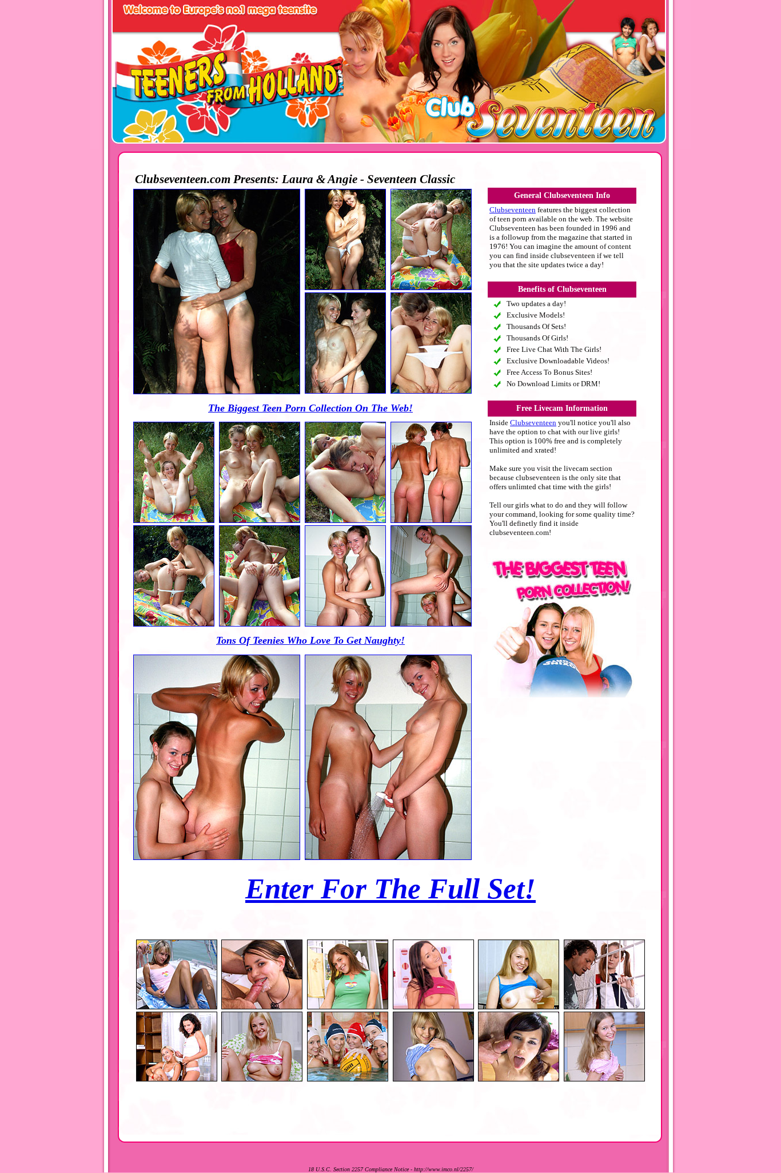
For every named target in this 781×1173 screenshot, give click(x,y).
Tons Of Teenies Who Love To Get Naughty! (310, 640)
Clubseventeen (512, 209)
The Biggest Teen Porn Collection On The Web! (310, 408)
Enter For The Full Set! (390, 889)
